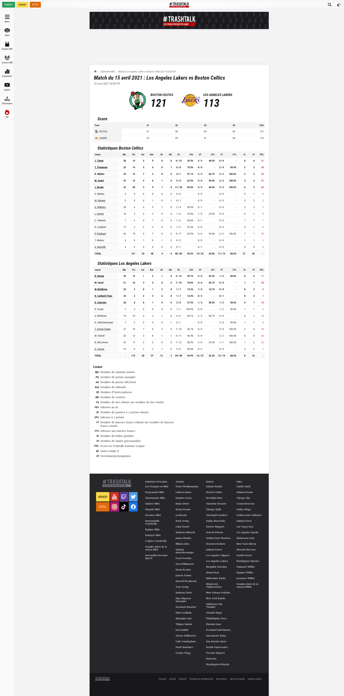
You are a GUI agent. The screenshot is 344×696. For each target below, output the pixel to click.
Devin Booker (183, 569)
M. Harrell (99, 335)
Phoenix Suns (213, 624)
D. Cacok (99, 309)
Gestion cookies (255, 678)
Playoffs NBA (152, 509)
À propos (162, 678)
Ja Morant (181, 515)
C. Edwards (100, 220)
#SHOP (22, 4)
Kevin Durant (183, 509)
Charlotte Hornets (216, 503)
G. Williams (100, 207)
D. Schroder (101, 302)
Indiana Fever (244, 521)
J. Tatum (99, 160)
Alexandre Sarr (184, 618)
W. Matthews (101, 289)
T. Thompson (101, 167)
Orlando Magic (214, 612)
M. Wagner (100, 200)
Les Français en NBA (156, 486)
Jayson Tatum (183, 575)
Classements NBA (155, 498)
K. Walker (99, 174)
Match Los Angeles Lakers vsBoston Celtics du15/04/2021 (147, 71)
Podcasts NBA (153, 535)
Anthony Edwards (185, 532)
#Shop (102, 497)
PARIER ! (8, 4)
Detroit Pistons (214, 532)
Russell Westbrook (186, 581)
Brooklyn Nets (214, 498)
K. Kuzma (99, 276)
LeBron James (183, 492)
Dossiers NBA (153, 515)
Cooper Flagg (183, 653)
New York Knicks (215, 598)
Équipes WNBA (244, 572)
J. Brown (99, 187)
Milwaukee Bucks (216, 578)
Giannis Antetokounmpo (185, 551)
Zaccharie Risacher (186, 607)
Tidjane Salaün (184, 624)
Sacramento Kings (216, 635)
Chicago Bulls (213, 509)
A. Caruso (99, 349)
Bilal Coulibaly (184, 612)
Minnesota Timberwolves (214, 585)
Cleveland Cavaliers (217, 515)
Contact (172, 678)
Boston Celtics (214, 492)
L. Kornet (99, 213)
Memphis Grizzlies (216, 566)
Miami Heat (212, 572)
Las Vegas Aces (245, 526)
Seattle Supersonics (217, 647)
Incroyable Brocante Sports (156, 557)
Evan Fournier (184, 558)
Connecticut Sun (245, 503)
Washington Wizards (217, 664)
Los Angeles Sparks (247, 532)
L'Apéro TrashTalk (155, 541)
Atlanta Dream (244, 492)
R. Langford (100, 227)
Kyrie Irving (182, 521)
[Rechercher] (329, 4)
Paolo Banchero (184, 647)
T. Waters (99, 240)
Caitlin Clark (243, 486)
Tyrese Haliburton (186, 635)
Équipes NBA (152, 529)
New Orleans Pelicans (218, 592)
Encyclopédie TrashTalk (152, 522)
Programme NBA (154, 492)
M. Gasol (99, 282)
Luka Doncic (182, 526)
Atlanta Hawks (214, 486)
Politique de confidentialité (201, 678)
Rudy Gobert (182, 503)
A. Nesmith (100, 247)
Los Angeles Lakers (217, 561)
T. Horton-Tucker (103, 329)
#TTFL (35, 4)
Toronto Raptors (215, 653)
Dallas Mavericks (215, 521)
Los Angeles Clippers (218, 555)
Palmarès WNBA (245, 566)
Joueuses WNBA (245, 578)
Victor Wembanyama (187, 486)
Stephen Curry (184, 498)
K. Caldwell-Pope (103, 296)
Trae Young (182, 587)
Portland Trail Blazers (218, 630)
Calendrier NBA (107, 71)
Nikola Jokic (182, 543)
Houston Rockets (215, 543)
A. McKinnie (101, 315)
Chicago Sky (243, 498)
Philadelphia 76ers (216, 618)
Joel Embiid (182, 630)
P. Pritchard (100, 233)
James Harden (183, 538)
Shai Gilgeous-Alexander (184, 600)
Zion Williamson (185, 564)
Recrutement (221, 678)
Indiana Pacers (214, 549)
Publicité (183, 678)
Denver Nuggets (215, 526)
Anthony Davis (184, 592)
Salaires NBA (152, 503)
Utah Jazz (211, 658)
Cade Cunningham (186, 641)
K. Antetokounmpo (104, 322)
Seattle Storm (244, 555)
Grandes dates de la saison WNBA (247, 585)
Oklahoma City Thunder (214, 605)
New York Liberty (246, 543)
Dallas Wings (243, 509)
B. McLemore (101, 342)
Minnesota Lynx (245, 538)
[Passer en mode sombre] (339, 4)
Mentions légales (237, 678)
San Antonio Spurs (216, 641)
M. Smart (99, 180)
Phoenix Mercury (245, 549)
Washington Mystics (247, 561)
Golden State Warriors (218, 538)
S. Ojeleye (99, 193)
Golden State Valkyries (249, 515)
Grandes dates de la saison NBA (156, 548)
